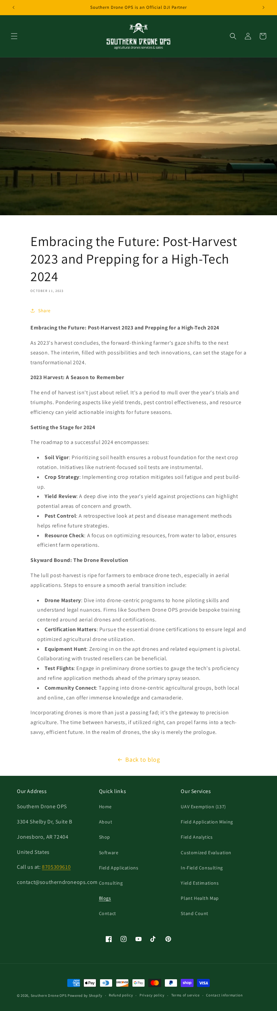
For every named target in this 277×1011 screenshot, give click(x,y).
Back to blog (142, 759)
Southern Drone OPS (49, 995)
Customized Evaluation (206, 852)
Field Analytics (196, 837)
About (105, 822)
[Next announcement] (263, 7)
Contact (107, 913)
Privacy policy (152, 995)
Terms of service (185, 995)
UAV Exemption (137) (203, 807)
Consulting (111, 883)
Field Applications (118, 868)
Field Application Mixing (207, 822)
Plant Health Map (200, 898)
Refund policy (121, 995)
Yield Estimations (200, 883)
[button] (14, 36)
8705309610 (56, 866)
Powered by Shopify (85, 995)
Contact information (224, 995)
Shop (104, 837)
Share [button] (44, 310)
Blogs (105, 898)
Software (109, 852)
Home (105, 807)
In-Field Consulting (202, 868)
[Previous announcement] (13, 7)
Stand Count (194, 913)
